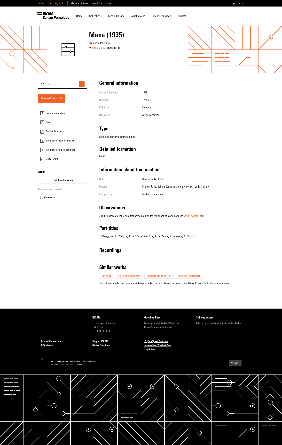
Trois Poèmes (191, 216)
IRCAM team (46, 345)
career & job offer (56, 3)
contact (181, 16)
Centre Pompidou (101, 345)
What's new (138, 16)
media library (116, 16)
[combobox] (62, 84)
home (79, 16)
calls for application (79, 3)
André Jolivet (99, 47)
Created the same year (129, 275)
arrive (108, 3)
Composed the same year (159, 275)
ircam (42, 3)
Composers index (161, 16)
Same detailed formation (189, 275)
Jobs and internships (51, 341)
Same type (106, 275)
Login (233, 3)
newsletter (97, 3)
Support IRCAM (100, 341)
